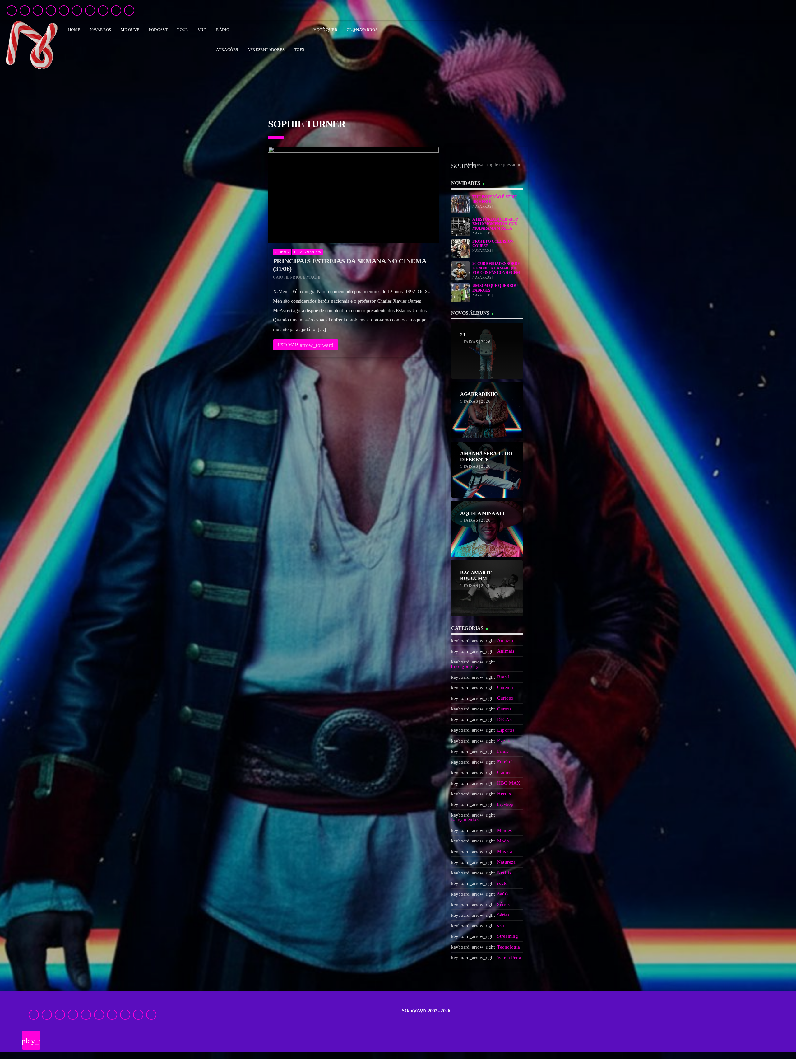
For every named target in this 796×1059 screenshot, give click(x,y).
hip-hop (505, 804)
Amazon (506, 640)
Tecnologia (508, 946)
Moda (503, 840)
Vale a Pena (509, 957)
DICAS (504, 719)
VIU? (202, 29)
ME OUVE (130, 29)
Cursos (504, 708)
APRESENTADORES (266, 49)
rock (502, 883)
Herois (504, 793)
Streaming (507, 936)
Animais (505, 651)
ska (500, 925)
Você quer (325, 29)
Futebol (505, 761)
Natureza (506, 862)
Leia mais (305, 345)
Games (504, 772)
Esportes (506, 730)
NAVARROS (100, 29)
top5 (299, 49)
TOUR (182, 29)
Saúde (503, 893)
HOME (74, 29)
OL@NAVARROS (362, 29)
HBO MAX (508, 782)
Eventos (505, 740)
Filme (503, 751)
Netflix (504, 872)
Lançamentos (307, 252)
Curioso (505, 698)
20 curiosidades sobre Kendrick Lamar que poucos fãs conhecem (496, 268)
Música (504, 851)
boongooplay (465, 666)
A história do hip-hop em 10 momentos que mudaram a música (494, 224)
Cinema (282, 252)
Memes (504, 830)
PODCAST (158, 29)
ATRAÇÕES (227, 49)
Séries (503, 904)
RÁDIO (222, 29)
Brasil (503, 676)
